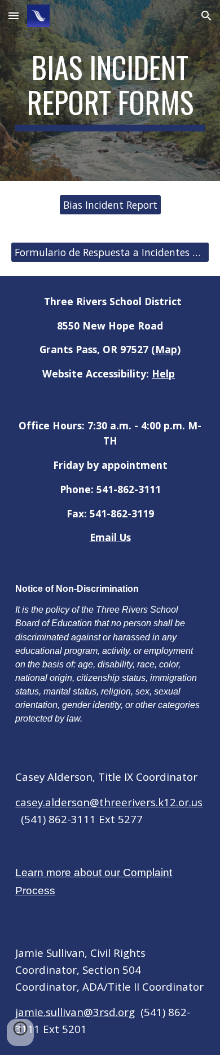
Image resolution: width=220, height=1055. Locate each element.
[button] (13, 15)
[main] (110, 90)
